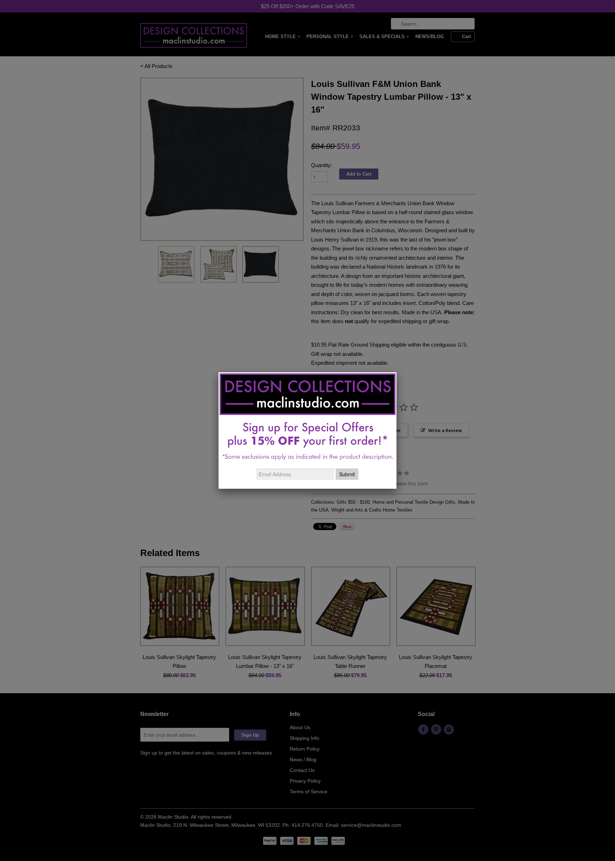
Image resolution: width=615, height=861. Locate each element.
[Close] (396, 372)
